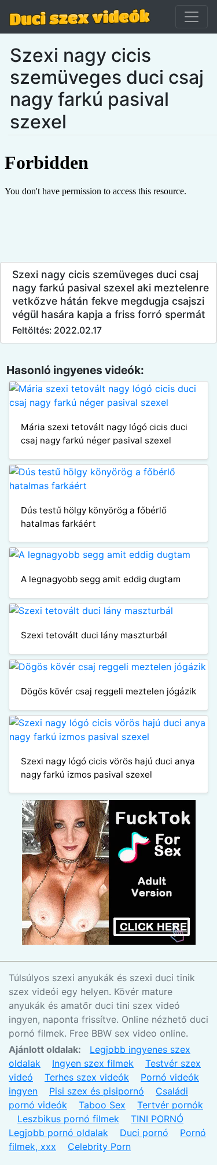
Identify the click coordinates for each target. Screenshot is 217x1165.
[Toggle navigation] (191, 16)
